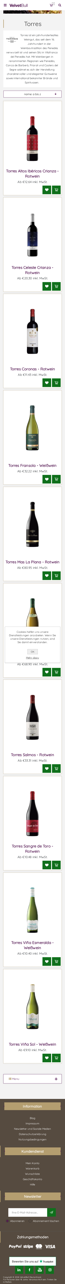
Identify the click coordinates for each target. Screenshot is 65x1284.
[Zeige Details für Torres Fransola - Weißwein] (32, 427)
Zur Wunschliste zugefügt (46, 190)
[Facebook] (29, 1270)
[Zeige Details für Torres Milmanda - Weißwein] (32, 620)
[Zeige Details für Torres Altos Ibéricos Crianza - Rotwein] (32, 138)
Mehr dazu (32, 657)
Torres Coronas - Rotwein (32, 369)
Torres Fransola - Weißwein (32, 465)
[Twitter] (19, 1270)
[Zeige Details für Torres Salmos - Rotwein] (32, 717)
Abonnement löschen (46, 1221)
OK (32, 651)
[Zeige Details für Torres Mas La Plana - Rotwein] (32, 524)
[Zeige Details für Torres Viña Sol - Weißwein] (32, 1006)
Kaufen (56, 190)
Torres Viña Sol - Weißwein (32, 1044)
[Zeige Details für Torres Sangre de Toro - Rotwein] (32, 813)
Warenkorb (53, 4)
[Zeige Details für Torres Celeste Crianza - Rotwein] (32, 234)
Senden (51, 1212)
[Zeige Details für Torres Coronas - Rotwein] (32, 331)
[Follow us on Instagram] (50, 1270)
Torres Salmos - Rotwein (32, 754)
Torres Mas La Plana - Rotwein (33, 562)
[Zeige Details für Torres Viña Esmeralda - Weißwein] (32, 910)
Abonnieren (17, 1221)
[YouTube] (40, 1270)
